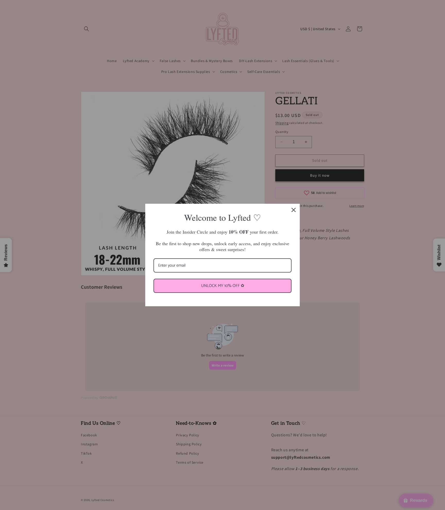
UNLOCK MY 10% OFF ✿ (222, 285)
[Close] (293, 210)
